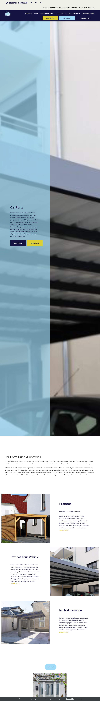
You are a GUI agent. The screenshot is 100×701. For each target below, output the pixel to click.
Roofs (57, 14)
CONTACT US (50, 18)
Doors (36, 14)
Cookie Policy (70, 699)
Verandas (76, 14)
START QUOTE (67, 18)
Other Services (88, 14)
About (45, 8)
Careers (91, 8)
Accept (78, 699)
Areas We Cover (64, 8)
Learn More (18, 243)
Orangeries (66, 14)
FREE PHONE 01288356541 (18, 3)
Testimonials (53, 8)
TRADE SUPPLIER (85, 18)
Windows (28, 14)
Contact (74, 8)
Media (81, 8)
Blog (85, 8)
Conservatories (47, 14)
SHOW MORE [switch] (63, 530)
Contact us (35, 243)
